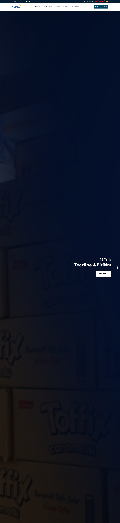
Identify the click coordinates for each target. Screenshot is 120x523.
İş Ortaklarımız (48, 6)
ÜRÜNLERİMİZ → (103, 274)
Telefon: (16, 1)
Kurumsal (37, 6)
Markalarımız (57, 6)
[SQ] (103, 1)
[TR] (96, 1)
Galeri (71, 6)
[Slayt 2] (117, 268)
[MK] (106, 1)
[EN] (99, 1)
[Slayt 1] (117, 266)
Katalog (65, 6)
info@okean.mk (26, 1)
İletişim (77, 6)
